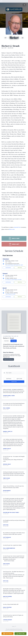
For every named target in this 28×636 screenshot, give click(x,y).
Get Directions (8, 267)
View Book (6, 340)
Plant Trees (20, 267)
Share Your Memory (8, 359)
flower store (12, 229)
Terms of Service (18, 630)
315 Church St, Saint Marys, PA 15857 (13, 279)
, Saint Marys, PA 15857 (10, 294)
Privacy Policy (10, 630)
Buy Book (14, 340)
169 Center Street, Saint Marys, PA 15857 (14, 265)
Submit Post (14, 381)
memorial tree (17, 227)
